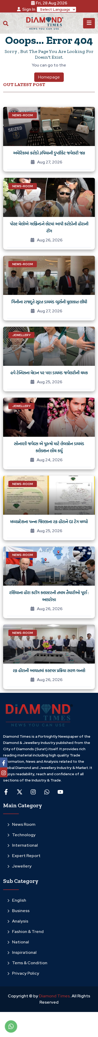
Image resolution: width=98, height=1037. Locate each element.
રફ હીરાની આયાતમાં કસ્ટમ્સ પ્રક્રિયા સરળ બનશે (49, 670)
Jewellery (22, 866)
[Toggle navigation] (89, 23)
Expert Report (26, 855)
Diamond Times (54, 996)
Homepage (49, 77)
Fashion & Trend (28, 931)
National (20, 942)
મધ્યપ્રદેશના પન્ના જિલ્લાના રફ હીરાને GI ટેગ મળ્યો (49, 521)
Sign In (29, 9)
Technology (24, 835)
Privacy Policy (25, 973)
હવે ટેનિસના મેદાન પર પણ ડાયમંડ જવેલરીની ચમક (49, 372)
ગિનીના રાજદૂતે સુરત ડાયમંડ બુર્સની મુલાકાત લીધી (49, 302)
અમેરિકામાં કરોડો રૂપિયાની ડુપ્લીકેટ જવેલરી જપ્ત (49, 153)
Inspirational (24, 952)
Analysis (20, 921)
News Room (23, 824)
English (19, 900)
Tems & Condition (29, 963)
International (25, 845)
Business (21, 910)
